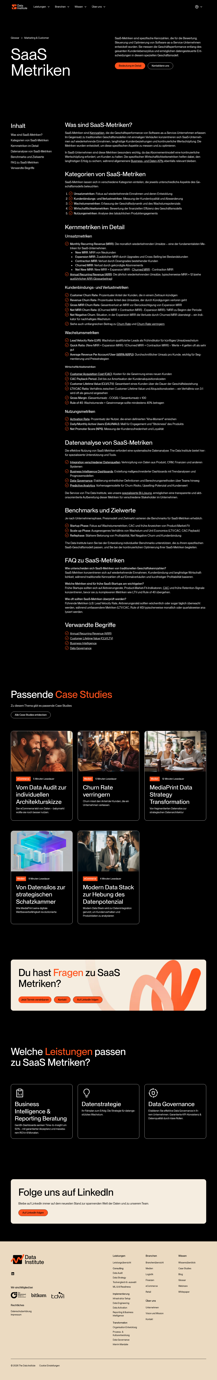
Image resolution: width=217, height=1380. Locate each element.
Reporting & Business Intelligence (123, 1314)
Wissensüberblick (187, 1262)
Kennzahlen (97, 133)
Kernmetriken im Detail (25, 145)
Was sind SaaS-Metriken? (26, 134)
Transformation (120, 1322)
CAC (166, 588)
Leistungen (40, 6)
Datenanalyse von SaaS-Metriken (31, 151)
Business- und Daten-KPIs (147, 161)
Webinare (183, 1286)
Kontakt (62, 999)
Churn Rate (124, 324)
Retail (148, 1292)
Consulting (118, 1268)
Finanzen (150, 1280)
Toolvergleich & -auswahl (124, 1282)
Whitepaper (184, 1292)
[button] (41, 7)
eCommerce (152, 1286)
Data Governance (81, 648)
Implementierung (121, 1294)
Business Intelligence (83, 643)
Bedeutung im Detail (130, 65)
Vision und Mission (154, 1313)
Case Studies (184, 1268)
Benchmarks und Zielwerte (27, 157)
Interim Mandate (120, 1344)
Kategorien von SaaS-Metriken (30, 140)
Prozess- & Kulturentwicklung (121, 1333)
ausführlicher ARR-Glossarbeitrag (91, 278)
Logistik (149, 1274)
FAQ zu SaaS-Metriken (25, 162)
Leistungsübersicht (122, 1262)
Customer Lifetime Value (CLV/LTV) (91, 638)
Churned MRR (141, 269)
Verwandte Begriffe (22, 168)
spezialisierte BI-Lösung (137, 493)
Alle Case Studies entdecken (31, 714)
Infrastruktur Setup (121, 1298)
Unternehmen (152, 1307)
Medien (149, 1268)
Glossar (182, 1280)
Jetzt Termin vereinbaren (35, 999)
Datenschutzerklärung (21, 1311)
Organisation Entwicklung (125, 1327)
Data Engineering (121, 1303)
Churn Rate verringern (151, 324)
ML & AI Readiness (122, 1287)
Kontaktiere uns (160, 65)
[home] (19, 7)
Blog (180, 1274)
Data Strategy (119, 1277)
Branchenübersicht (155, 1262)
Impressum (16, 1314)
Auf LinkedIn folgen (87, 999)
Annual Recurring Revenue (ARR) (91, 633)
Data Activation (120, 1307)
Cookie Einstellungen (49, 1365)
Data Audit (118, 1273)
